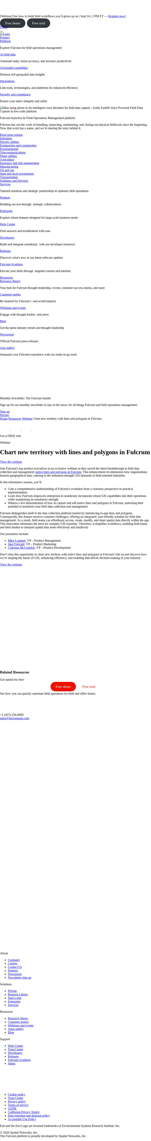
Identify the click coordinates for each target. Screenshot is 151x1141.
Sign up (5, 411)
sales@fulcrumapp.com (14, 718)
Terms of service (18, 1105)
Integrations (7, 81)
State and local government (17, 173)
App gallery (7, 347)
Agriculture (7, 159)
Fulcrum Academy (11, 264)
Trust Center (15, 1049)
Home (4, 418)
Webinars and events (13, 307)
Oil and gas (7, 170)
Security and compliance (15, 94)
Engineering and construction (18, 145)
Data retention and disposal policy (29, 1115)
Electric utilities (9, 142)
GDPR (12, 1108)
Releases (5, 251)
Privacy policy (17, 1101)
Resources (14, 418)
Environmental (9, 149)
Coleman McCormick (21, 547)
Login (3, 27)
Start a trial (14, 998)
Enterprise (6, 211)
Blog (3, 321)
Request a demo (18, 994)
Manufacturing (9, 166)
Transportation (9, 177)
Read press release (11, 134)
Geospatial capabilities (14, 67)
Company (14, 960)
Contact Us (15, 967)
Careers (12, 963)
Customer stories (10, 294)
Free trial (38, 23)
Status (11, 1063)
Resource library (10, 281)
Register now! (117, 16)
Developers (7, 237)
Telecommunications (13, 152)
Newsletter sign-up (19, 977)
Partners (5, 197)
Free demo (12, 23)
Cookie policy (16, 1094)
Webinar (27, 418)
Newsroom (7, 334)
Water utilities (8, 156)
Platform (5, 41)
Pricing (12, 991)
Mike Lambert (17, 540)
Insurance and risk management (19, 163)
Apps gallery (16, 1029)
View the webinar (11, 461)
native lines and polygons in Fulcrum (58, 472)
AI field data (8, 54)
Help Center (7, 224)
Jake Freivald (16, 544)
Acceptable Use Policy (22, 1119)
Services (5, 184)
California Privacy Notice (24, 1112)
